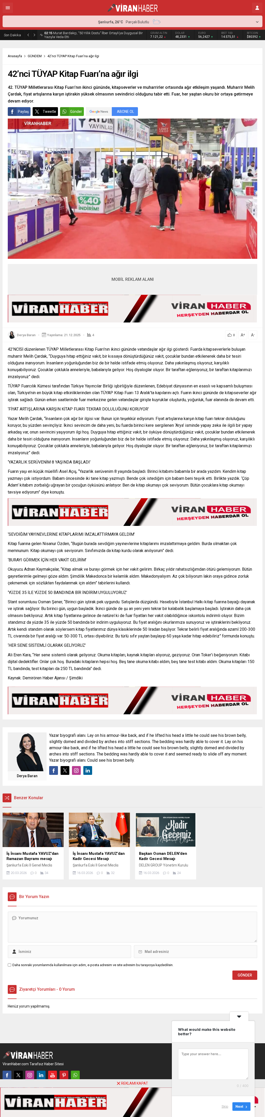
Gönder (76, 111)
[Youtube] (52, 1075)
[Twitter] (18, 1075)
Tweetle (49, 111)
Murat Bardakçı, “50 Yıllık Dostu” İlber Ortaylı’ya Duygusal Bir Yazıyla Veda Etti (93, 35)
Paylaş (23, 111)
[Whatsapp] (75, 1075)
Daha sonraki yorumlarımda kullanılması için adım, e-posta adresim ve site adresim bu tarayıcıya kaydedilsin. (92, 965)
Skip (225, 1106)
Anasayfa (15, 56)
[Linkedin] (41, 1075)
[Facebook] (7, 1075)
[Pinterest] (64, 1075)
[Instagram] (29, 1075)
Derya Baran (26, 335)
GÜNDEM (35, 56)
